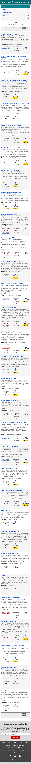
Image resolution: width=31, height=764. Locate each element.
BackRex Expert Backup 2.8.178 (11, 148)
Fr (29, 750)
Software (8, 2)
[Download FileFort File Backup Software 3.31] (26, 501)
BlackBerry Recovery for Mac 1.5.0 (12, 356)
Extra (3, 15)
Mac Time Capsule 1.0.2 (8, 621)
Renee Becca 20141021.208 (9, 446)
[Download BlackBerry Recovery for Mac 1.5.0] (15, 369)
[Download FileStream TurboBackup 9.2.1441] (26, 138)
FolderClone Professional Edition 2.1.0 (13, 645)
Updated (4, 18)
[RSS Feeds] (20, 756)
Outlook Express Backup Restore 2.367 (13, 422)
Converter (24, 2)
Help (21, 742)
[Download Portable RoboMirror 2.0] (15, 681)
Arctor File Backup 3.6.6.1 (9, 378)
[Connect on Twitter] (15, 756)
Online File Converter (18, 745)
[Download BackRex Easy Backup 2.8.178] (15, 183)
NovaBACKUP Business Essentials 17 (13, 283)
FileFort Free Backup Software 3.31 (12, 511)
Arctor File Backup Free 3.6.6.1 (10, 400)
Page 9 (23, 28)
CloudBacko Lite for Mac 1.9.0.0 (11, 531)
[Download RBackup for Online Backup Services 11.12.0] (15, 116)
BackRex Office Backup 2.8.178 (11, 192)
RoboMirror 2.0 (5, 691)
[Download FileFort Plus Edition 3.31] (15, 481)
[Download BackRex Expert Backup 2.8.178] (26, 160)
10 (27, 28)
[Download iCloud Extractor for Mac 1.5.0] (15, 274)
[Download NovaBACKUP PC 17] (26, 347)
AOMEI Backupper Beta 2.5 (9, 553)
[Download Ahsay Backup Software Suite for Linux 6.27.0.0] (26, 70)
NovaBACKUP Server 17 (9, 307)
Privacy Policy (22, 750)
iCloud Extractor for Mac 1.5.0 (10, 261)
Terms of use (11, 750)
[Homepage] (2, 2)
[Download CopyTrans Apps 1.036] (26, 252)
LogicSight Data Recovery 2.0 (10, 597)
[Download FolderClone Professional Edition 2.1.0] (15, 658)
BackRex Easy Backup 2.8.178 (10, 170)
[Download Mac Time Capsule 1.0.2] (26, 635)
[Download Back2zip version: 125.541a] (26, 47)
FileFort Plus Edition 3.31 (9, 468)
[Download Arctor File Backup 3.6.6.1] (15, 391)
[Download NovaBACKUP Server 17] (26, 321)
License (4, 9)
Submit (3, 742)
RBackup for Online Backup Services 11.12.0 (15, 103)
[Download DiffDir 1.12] (15, 588)
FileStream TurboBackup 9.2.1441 (11, 126)
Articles (16, 2)
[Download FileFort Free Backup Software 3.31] (15, 522)
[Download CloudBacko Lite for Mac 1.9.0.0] (15, 544)
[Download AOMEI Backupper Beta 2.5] (15, 566)
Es (16, 752)
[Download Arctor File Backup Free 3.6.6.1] (26, 413)
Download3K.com (20, 747)
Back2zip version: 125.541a (9, 34)
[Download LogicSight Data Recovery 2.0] (26, 612)
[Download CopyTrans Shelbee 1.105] (26, 228)
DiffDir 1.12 (4, 575)
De (14, 752)
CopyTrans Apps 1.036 (8, 238)
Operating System (7, 12)
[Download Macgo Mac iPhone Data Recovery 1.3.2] (15, 94)
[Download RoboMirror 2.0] (15, 705)
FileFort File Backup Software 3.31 (11, 490)
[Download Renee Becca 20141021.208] (26, 459)
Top (9, 742)
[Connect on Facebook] (10, 756)
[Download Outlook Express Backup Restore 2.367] (26, 437)
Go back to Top (16, 760)
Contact (15, 742)
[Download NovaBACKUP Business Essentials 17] (26, 298)
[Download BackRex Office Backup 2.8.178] (15, 205)
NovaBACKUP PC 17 (7, 331)
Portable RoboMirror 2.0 (8, 667)
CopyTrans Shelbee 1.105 (9, 214)
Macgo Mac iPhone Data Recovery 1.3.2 (13, 80)
